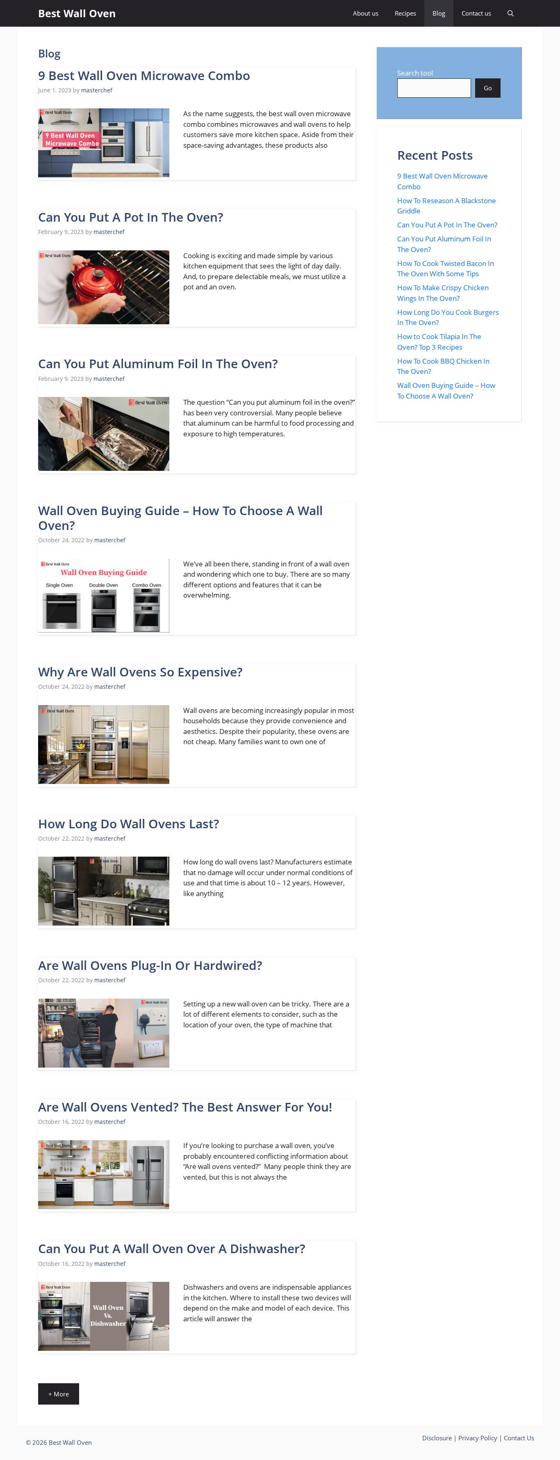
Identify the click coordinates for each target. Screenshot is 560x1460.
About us (365, 13)
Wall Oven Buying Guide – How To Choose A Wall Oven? (180, 518)
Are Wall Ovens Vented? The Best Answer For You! (185, 1106)
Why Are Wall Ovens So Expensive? (140, 671)
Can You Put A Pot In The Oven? (130, 217)
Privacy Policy (477, 1438)
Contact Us (519, 1438)
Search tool (415, 73)
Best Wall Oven (77, 13)
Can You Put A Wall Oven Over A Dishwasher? (171, 1248)
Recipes (405, 13)
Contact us (476, 13)
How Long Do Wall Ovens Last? (128, 823)
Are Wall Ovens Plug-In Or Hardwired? (150, 965)
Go (488, 88)
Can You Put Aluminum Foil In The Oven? (158, 363)
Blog (439, 13)
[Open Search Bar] (510, 13)
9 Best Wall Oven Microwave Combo (144, 75)
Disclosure (437, 1438)
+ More (58, 1394)
